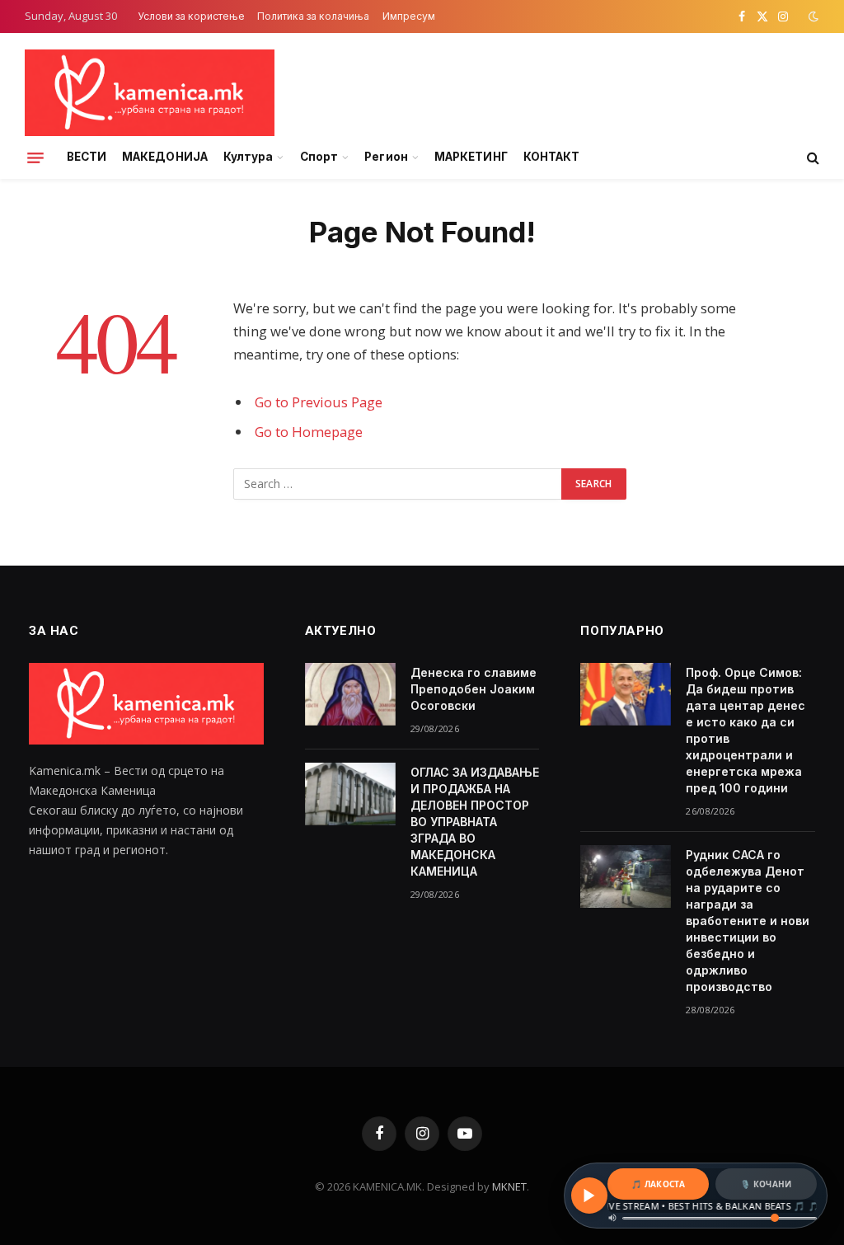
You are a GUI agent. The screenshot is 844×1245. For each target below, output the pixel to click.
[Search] (811, 157)
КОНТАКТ (551, 156)
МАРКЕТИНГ (471, 156)
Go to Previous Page (318, 401)
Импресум (408, 16)
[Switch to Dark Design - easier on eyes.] (811, 16)
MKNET (509, 1186)
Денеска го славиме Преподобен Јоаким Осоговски (473, 688)
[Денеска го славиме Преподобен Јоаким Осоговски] (350, 694)
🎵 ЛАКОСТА (658, 1184)
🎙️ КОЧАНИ (765, 1184)
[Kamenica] (149, 92)
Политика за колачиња (313, 16)
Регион (385, 156)
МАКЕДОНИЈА (165, 156)
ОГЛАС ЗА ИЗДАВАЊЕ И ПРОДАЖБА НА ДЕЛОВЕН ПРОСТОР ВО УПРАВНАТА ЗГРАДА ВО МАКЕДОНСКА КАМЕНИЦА (474, 821)
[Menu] (35, 157)
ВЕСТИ (86, 156)
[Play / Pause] (589, 1195)
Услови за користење (191, 16)
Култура (248, 156)
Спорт (319, 156)
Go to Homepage (309, 431)
